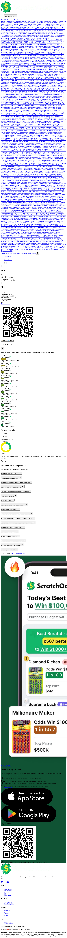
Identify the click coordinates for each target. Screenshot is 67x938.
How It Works (5, 19)
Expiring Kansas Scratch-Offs (42, 166)
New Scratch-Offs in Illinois (36, 155)
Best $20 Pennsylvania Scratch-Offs (47, 204)
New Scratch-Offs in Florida (45, 133)
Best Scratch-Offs (9, 16)
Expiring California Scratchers (22, 118)
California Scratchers (12, 116)
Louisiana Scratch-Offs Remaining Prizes (18, 27)
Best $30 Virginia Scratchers (19, 232)
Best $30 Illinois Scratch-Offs (52, 158)
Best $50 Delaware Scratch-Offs (40, 132)
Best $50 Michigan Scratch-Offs (12, 49)
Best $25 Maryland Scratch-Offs (12, 43)
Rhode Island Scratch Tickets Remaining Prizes (22, 207)
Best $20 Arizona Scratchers (30, 115)
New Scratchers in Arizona (51, 111)
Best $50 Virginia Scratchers (35, 232)
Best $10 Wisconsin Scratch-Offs (30, 243)
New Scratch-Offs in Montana (33, 66)
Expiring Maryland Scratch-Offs (15, 40)
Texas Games (8, 260)
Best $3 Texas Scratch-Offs (18, 226)
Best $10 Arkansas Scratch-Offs (29, 110)
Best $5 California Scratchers (22, 119)
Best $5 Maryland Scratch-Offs (22, 41)
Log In (7, 253)
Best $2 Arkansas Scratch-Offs (38, 108)
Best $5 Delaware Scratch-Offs (16, 130)
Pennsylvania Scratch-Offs (22, 199)
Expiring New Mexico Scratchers (14, 97)
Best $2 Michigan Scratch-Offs (49, 46)
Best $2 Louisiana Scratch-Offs (29, 29)
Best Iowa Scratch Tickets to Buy (14, 144)
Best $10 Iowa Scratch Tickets (20, 147)
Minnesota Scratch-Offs (27, 49)
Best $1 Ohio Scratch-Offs (55, 185)
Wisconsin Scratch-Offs (52, 238)
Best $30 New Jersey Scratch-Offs (45, 94)
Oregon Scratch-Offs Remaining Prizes (47, 194)
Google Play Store (9, 904)
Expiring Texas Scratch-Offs (36, 224)
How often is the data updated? (9, 536)
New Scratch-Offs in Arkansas (48, 107)
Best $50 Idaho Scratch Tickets (34, 154)
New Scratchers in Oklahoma (18, 190)
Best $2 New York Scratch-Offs (16, 104)
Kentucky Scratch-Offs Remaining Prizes (44, 21)
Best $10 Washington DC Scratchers (26, 182)
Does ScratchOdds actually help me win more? (13, 505)
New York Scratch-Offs (31, 101)
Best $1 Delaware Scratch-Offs (47, 129)
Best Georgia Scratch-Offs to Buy (28, 138)
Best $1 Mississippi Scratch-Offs (43, 61)
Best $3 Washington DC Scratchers (27, 180)
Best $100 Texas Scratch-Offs (47, 227)
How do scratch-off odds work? (9, 509)
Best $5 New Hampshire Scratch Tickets (26, 86)
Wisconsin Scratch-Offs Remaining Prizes (29, 240)
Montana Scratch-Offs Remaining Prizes (14, 66)
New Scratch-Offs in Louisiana (38, 27)
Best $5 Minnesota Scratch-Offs (47, 52)
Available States (13, 19)
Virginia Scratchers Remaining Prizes (34, 229)
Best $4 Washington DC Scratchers (46, 180)
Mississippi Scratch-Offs (13, 60)
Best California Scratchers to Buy (27, 116)
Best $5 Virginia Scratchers (33, 230)
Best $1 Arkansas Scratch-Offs (21, 108)
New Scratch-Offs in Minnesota (22, 51)
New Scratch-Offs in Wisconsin (49, 240)
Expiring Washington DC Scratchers (33, 179)
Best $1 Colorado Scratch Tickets (14, 124)
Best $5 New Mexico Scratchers (20, 99)
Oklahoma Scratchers (29, 188)
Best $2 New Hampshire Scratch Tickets (42, 85)
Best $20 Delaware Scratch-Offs (52, 130)
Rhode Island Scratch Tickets (43, 205)
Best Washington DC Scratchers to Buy (30, 177)
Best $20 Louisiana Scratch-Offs (35, 30)
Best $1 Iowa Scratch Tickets (20, 146)
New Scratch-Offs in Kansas (26, 166)
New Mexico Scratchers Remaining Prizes (38, 96)
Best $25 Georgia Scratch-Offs (11, 143)
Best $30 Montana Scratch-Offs (41, 69)
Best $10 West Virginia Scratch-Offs (26, 249)
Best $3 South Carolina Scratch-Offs (38, 215)
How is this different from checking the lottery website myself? (17, 523)
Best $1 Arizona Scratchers (18, 113)
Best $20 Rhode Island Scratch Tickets (41, 210)
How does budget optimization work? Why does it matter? (15, 514)
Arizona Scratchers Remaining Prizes (34, 111)
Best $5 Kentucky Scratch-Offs (22, 24)
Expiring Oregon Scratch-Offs (17, 196)
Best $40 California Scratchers (23, 121)
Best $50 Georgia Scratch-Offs (45, 143)
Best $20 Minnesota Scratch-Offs (23, 54)
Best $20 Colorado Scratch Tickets (43, 126)
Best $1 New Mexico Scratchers (32, 97)
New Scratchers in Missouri (44, 55)
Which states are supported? (8, 532)
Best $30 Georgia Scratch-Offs (28, 143)
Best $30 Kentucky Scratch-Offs (12, 25)
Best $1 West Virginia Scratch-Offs (13, 248)
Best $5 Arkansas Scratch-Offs (11, 110)
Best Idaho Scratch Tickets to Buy (36, 149)
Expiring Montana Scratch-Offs (50, 66)
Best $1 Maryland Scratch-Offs (32, 40)
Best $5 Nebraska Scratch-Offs (21, 80)
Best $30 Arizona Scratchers (45, 115)
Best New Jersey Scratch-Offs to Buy (28, 90)
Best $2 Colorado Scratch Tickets (32, 124)
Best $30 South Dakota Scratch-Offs (18, 223)
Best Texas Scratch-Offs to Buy (47, 223)
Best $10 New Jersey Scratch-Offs (53, 93)
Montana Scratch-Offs (41, 65)
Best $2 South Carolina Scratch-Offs (18, 215)
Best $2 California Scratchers (54, 118)
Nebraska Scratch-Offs (9, 77)
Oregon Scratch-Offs (12, 194)
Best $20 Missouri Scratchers (30, 58)
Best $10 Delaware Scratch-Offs (34, 130)
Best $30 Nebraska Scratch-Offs (12, 82)
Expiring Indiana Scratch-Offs (22, 162)
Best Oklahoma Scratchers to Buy (44, 188)
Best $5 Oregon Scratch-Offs (20, 197)
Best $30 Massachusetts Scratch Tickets (20, 36)
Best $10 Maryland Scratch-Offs (39, 41)
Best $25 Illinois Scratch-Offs (36, 158)
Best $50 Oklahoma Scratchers (40, 193)
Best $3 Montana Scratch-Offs (38, 68)
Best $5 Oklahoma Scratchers (37, 191)
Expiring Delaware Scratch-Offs (30, 129)
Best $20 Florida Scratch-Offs (32, 137)
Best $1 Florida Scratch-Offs (15, 135)
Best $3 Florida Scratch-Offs (47, 135)
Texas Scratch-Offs (33, 223)
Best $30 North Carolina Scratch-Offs (34, 76)
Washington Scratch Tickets (50, 232)
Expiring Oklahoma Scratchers (35, 190)
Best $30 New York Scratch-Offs (41, 105)
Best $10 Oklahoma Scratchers (53, 191)
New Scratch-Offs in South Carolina (20, 213)
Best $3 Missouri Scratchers (44, 57)
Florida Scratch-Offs (54, 132)
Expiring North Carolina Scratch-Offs (15, 72)
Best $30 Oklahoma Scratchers (23, 193)
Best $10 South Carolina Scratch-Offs (13, 216)
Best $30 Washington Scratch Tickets (35, 238)
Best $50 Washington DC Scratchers (26, 183)
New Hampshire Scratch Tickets (30, 82)
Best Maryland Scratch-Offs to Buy (13, 38)
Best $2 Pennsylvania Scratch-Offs (33, 202)
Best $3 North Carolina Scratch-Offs (13, 74)
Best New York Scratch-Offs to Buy (48, 101)
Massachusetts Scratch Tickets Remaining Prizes (34, 32)
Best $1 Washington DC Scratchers (53, 179)
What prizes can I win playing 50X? (10, 473)
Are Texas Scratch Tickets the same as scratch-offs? (15, 491)
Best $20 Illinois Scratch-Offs (20, 158)
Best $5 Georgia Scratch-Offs (22, 141)
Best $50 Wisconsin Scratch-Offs (23, 244)
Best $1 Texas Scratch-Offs (51, 224)
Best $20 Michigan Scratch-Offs (40, 47)
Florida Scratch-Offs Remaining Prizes (26, 133)
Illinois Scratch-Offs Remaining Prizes (17, 155)
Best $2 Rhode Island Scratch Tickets (43, 208)
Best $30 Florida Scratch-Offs (49, 137)
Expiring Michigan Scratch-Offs (15, 46)
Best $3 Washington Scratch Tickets (14, 237)
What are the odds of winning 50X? (10, 478)
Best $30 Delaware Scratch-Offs (22, 132)
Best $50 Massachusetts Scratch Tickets (42, 36)
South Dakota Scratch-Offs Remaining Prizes (28, 218)
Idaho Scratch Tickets (21, 149)
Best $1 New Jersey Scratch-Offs (44, 91)
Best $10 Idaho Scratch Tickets (46, 152)
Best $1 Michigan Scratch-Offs (32, 46)
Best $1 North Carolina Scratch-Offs (36, 72)
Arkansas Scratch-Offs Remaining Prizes (28, 107)
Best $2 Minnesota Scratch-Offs (12, 52)
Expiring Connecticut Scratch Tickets (17, 172)
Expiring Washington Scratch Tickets (17, 235)
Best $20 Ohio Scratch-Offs (50, 187)
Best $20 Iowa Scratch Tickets (37, 147)
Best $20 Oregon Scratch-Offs (53, 197)
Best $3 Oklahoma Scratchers (20, 191)
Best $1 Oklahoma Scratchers (52, 190)
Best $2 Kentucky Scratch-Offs (51, 22)
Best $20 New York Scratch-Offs (23, 105)
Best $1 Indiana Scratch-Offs (38, 162)
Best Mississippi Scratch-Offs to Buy (30, 60)
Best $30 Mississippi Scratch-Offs (26, 65)
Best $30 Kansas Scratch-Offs (28, 169)
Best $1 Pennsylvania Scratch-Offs (14, 202)
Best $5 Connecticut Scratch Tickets (34, 174)
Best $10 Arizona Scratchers (14, 115)
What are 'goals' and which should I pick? (11, 527)
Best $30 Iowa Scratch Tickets (54, 147)
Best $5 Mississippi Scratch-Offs (35, 63)
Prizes (3, 340)
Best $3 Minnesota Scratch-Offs (29, 52)
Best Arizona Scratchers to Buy (15, 111)
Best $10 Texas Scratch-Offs (49, 226)
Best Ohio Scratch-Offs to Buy (54, 183)
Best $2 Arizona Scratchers (33, 113)
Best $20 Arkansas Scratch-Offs (46, 110)
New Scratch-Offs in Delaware (12, 129)
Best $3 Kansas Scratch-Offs (27, 168)
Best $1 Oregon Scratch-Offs (34, 196)
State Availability (9, 889)
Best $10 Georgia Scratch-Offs (39, 141)
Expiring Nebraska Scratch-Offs (19, 79)
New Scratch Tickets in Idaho (12, 151)
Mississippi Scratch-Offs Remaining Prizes (52, 60)
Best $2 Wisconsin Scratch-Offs (40, 241)
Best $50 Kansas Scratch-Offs (44, 169)
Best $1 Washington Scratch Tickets (37, 235)
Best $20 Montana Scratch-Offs (24, 69)
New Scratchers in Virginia (51, 229)
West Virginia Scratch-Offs (39, 244)
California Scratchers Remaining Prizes (47, 116)
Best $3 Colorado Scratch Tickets (50, 124)
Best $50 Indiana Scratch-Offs (20, 165)
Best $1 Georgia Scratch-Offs (39, 140)
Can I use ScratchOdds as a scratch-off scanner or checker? (16, 518)
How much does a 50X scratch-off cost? (11, 487)
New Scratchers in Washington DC (13, 179)
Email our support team (18, 553)
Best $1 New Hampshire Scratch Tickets (20, 85)
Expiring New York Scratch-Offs (44, 102)
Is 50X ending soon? (6, 500)
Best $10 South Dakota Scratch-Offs (41, 221)
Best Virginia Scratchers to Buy (15, 229)
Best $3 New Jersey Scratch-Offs (17, 93)
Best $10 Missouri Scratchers (14, 58)
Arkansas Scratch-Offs (56, 105)
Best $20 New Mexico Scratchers (15, 101)
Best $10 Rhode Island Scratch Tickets (19, 210)
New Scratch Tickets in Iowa (53, 144)
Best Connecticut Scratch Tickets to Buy (16, 171)
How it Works (8, 890)
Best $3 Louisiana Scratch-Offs (46, 29)
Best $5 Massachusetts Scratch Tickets (19, 35)
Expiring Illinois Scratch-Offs (52, 155)
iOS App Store (8, 902)
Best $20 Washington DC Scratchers (46, 182)
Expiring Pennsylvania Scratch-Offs (39, 201)
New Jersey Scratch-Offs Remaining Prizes (51, 90)
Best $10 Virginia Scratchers (49, 230)
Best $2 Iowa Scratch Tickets (36, 146)
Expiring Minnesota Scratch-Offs (40, 51)
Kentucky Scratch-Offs (7, 21)
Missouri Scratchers (55, 54)
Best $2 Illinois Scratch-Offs (19, 157)
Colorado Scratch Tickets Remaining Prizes (15, 122)
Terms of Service (9, 923)
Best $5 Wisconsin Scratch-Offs (12, 243)
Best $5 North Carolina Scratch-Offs (33, 74)
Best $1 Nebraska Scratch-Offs (36, 79)
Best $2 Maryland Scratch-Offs (49, 40)
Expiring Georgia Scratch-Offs (22, 140)
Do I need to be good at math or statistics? (12, 541)
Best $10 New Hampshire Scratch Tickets (49, 86)
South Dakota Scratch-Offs (52, 216)
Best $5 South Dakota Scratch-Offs (21, 221)
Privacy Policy (8, 922)
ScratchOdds (7, 256)
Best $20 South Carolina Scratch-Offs (34, 216)
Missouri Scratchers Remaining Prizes (26, 55)
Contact (6, 912)
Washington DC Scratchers (12, 177)
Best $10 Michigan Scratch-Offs (22, 47)
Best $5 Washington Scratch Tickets (34, 237)
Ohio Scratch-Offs (41, 183)
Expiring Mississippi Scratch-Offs (25, 61)
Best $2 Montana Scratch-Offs (21, 68)
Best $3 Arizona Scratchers (48, 113)
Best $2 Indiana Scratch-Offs (54, 162)
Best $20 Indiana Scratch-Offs (53, 163)
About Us (7, 910)
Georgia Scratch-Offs (13, 138)
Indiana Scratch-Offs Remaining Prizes (52, 160)
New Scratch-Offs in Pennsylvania (19, 201)
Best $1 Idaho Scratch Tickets (45, 151)
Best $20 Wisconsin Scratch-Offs (48, 243)
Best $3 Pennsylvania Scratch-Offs (52, 202)
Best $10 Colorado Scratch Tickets (24, 126)
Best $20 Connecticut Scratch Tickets (15, 176)
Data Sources (8, 895)
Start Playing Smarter (6, 787)
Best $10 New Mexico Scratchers (38, 99)
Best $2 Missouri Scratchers (29, 57)
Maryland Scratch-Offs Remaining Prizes (34, 38)
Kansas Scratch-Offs (34, 165)
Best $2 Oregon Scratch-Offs (50, 196)
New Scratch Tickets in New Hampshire (36, 83)
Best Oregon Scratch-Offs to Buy (27, 194)
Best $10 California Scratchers (38, 119)
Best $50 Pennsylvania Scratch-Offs (25, 205)
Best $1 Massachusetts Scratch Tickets (40, 33)
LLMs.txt (6, 915)
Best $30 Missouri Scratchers (46, 58)
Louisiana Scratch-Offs (45, 25)
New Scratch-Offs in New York (26, 102)
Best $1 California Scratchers (38, 118)
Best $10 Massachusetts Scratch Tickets (41, 35)
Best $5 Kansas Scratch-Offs (43, 168)
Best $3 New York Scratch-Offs (34, 104)
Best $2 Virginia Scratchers (18, 230)
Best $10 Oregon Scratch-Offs (36, 197)
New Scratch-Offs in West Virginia (37, 246)
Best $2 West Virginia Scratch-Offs (32, 248)
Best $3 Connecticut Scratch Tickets (15, 174)
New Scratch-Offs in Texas (20, 224)
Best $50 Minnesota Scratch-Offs (41, 54)
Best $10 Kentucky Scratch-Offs (40, 24)
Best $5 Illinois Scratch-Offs (51, 157)
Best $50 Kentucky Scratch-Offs (30, 25)
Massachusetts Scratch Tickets (52, 30)
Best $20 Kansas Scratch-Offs (11, 169)
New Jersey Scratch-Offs (11, 90)
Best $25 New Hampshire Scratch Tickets (30, 88)
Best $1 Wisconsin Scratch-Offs (22, 241)
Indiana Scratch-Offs (17, 160)
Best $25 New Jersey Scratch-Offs (26, 94)
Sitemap (6, 913)
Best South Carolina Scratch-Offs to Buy (36, 212)
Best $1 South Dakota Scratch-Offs (25, 219)
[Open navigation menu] (37, 253)
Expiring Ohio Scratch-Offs (40, 185)
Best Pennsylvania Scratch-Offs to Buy (40, 199)
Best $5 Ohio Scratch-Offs (20, 187)
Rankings (11, 340)
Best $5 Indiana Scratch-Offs (20, 163)
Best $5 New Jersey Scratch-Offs (35, 93)
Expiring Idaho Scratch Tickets (28, 151)
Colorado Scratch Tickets (38, 121)
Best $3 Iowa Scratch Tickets (52, 146)
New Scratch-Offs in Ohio (25, 185)
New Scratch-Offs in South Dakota (50, 218)
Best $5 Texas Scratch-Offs (33, 226)
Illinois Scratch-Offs (48, 154)
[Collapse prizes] (2, 348)
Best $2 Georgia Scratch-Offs (55, 140)
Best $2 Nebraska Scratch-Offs (53, 79)
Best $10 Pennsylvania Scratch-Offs (27, 204)
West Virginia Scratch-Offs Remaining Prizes (15, 246)
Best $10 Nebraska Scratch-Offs (39, 80)
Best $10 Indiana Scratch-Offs (36, 163)
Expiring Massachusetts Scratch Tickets (19, 33)
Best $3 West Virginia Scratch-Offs (51, 248)
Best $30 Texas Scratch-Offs (15, 227)
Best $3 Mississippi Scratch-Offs (17, 63)
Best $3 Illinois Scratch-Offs (35, 157)
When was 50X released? (7, 496)
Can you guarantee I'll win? (8, 550)
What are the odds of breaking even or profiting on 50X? (15, 482)
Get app (3, 253)
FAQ (18, 19)
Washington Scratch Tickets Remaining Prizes (32, 233)
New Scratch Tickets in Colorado (36, 122)
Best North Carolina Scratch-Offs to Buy (14, 71)
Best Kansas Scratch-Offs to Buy (49, 165)
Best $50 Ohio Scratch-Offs (15, 188)
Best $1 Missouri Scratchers (14, 57)
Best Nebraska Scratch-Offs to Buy (25, 77)
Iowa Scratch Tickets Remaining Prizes (34, 144)
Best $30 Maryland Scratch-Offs (30, 43)
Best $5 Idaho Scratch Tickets (29, 152)
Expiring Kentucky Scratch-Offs (16, 22)
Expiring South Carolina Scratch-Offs (40, 213)
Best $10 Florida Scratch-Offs (16, 137)
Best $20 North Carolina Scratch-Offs (13, 76)
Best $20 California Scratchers (55, 119)
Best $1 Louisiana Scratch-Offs (11, 29)
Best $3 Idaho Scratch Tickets (13, 152)
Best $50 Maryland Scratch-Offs (48, 43)
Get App (33, 253)
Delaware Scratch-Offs (15, 127)
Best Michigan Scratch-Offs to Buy (17, 44)
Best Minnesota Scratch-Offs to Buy (44, 49)
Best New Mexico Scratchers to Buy (16, 96)
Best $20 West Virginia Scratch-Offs (46, 249)
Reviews (6, 892)
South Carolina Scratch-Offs (17, 212)
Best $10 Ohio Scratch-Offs (35, 187)
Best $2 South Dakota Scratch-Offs (45, 219)
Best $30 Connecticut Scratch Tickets (35, 176)
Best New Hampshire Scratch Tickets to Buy (51, 82)
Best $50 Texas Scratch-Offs (31, 227)
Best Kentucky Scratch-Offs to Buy (23, 21)
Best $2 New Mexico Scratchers (50, 97)
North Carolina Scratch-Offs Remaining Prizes (38, 71)
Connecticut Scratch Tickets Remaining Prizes (39, 171)
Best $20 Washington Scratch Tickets (15, 238)
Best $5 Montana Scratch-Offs (54, 68)
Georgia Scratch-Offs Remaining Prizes (49, 138)
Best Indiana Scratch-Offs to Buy (32, 160)
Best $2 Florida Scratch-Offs (31, 135)
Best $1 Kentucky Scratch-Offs (34, 22)
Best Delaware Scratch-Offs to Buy (31, 127)
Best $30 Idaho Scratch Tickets (17, 154)
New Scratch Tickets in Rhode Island (45, 207)
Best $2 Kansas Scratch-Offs (11, 168)
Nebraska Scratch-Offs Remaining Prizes (46, 77)
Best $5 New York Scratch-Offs (51, 104)
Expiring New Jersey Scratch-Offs (25, 91)
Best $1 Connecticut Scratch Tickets (38, 172)
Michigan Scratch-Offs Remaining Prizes (38, 44)
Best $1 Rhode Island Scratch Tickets (23, 208)
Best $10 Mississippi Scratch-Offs (53, 63)
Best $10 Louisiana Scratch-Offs (17, 30)
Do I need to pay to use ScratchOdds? (11, 545)
